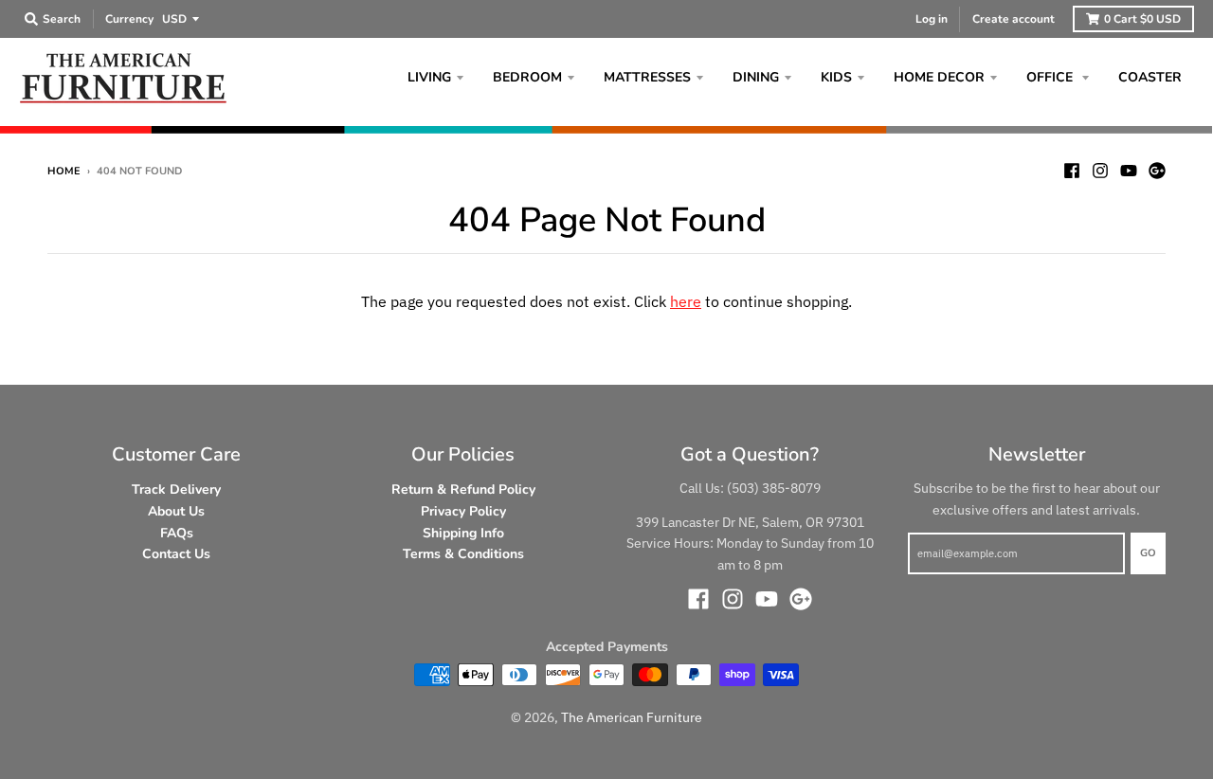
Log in (931, 19)
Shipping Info (463, 533)
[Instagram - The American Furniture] (1100, 170)
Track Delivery (176, 489)
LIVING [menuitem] (429, 77)
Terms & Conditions (463, 554)
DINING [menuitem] (756, 77)
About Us (176, 511)
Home (64, 171)
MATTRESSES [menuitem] (647, 77)
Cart (1142, 19)
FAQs (176, 533)
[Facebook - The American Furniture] (1071, 170)
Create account (1013, 19)
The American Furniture (631, 717)
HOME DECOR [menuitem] (939, 77)
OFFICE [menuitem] (1051, 77)
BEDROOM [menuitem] (527, 77)
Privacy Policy (463, 511)
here (685, 301)
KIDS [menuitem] (836, 77)
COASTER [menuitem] (1150, 77)
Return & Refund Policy (463, 489)
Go (1148, 553)
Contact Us (176, 554)
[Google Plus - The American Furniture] (1157, 170)
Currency (129, 19)
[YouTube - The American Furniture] (1128, 170)
